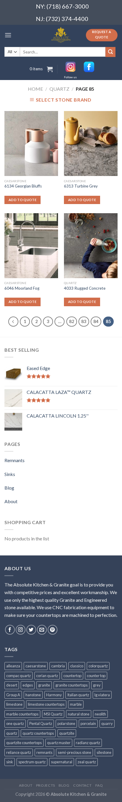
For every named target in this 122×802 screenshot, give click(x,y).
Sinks (9, 474)
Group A (13, 694)
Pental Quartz (40, 723)
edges (28, 685)
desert (11, 685)
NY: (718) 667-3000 (60, 6)
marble (76, 704)
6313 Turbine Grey (81, 186)
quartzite (66, 733)
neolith (100, 714)
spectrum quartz (32, 761)
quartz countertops (38, 733)
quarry (107, 723)
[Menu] (8, 35)
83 (83, 321)
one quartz (15, 723)
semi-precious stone (74, 752)
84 (96, 321)
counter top (96, 675)
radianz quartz (88, 742)
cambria (58, 666)
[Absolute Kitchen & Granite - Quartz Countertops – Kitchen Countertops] (61, 35)
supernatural (61, 761)
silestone (104, 752)
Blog (9, 487)
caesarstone (35, 666)
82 (71, 321)
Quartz (59, 89)
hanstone (33, 694)
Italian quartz (78, 694)
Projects (45, 785)
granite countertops (71, 685)
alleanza (13, 666)
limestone (14, 704)
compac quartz (18, 675)
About (10, 501)
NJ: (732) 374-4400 (62, 18)
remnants (44, 752)
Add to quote (22, 200)
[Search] (110, 52)
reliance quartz (18, 752)
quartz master (58, 742)
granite (44, 685)
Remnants (14, 460)
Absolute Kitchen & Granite (79, 794)
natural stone (78, 714)
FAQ (99, 785)
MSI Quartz (53, 714)
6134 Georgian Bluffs (23, 186)
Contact (82, 785)
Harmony (54, 694)
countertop (72, 675)
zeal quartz (87, 761)
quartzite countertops (24, 742)
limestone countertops (46, 704)
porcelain (88, 723)
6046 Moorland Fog (21, 288)
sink (9, 761)
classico (76, 666)
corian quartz (47, 675)
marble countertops (22, 714)
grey (97, 685)
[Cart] (50, 69)
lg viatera (102, 694)
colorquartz (98, 666)
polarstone (66, 723)
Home (35, 89)
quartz (11, 733)
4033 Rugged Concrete (84, 288)
